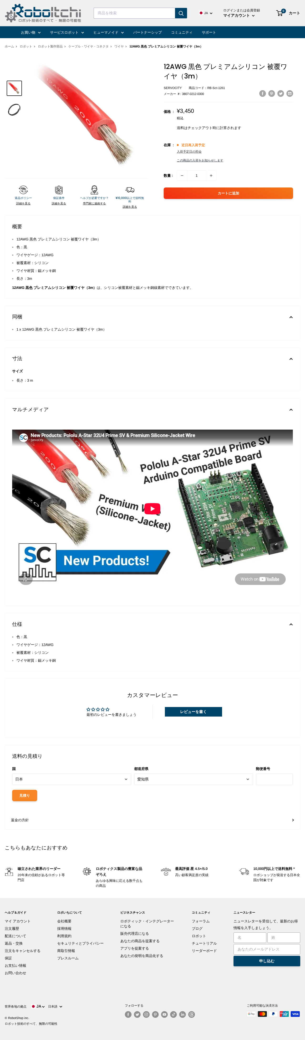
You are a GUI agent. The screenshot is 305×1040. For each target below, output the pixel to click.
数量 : (168, 175)
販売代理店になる (134, 933)
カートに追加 (228, 193)
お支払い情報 (15, 965)
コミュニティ (182, 32)
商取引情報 (66, 951)
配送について (15, 936)
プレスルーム (68, 958)
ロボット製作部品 (50, 46)
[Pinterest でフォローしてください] (155, 1014)
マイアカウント (237, 15)
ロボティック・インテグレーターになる (147, 923)
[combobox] (134, 13)
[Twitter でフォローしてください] (137, 1014)
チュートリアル (204, 943)
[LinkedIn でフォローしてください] (182, 1014)
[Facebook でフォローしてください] (128, 1014)
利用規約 (64, 936)
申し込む (266, 961)
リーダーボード (204, 951)
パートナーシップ (147, 32)
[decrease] (182, 176)
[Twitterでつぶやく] (280, 93)
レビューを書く (193, 712)
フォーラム (201, 921)
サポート (209, 32)
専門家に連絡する (94, 203)
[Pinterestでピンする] (271, 93)
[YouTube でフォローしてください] (164, 1014)
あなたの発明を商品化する (141, 956)
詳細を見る (23, 203)
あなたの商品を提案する (140, 941)
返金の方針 (20, 820)
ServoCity (173, 88)
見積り (24, 795)
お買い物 (28, 32)
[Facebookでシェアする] (262, 93)
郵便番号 (263, 769)
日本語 (53, 1006)
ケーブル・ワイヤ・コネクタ (88, 46)
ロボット (26, 46)
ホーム (9, 46)
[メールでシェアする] (289, 93)
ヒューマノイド (106, 32)
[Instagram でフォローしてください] (146, 1014)
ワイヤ (119, 46)
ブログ (197, 928)
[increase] (211, 176)
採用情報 (64, 928)
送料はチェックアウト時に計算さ (203, 128)
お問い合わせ (15, 973)
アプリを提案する (134, 948)
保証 (8, 958)
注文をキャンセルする (23, 951)
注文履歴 (12, 928)
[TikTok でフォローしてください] (173, 1014)
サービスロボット (65, 32)
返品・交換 (14, 943)
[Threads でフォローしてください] (191, 1014)
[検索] (181, 13)
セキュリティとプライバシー (80, 943)
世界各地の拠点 (15, 1006)
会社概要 (64, 921)
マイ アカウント (18, 921)
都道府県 (141, 769)
